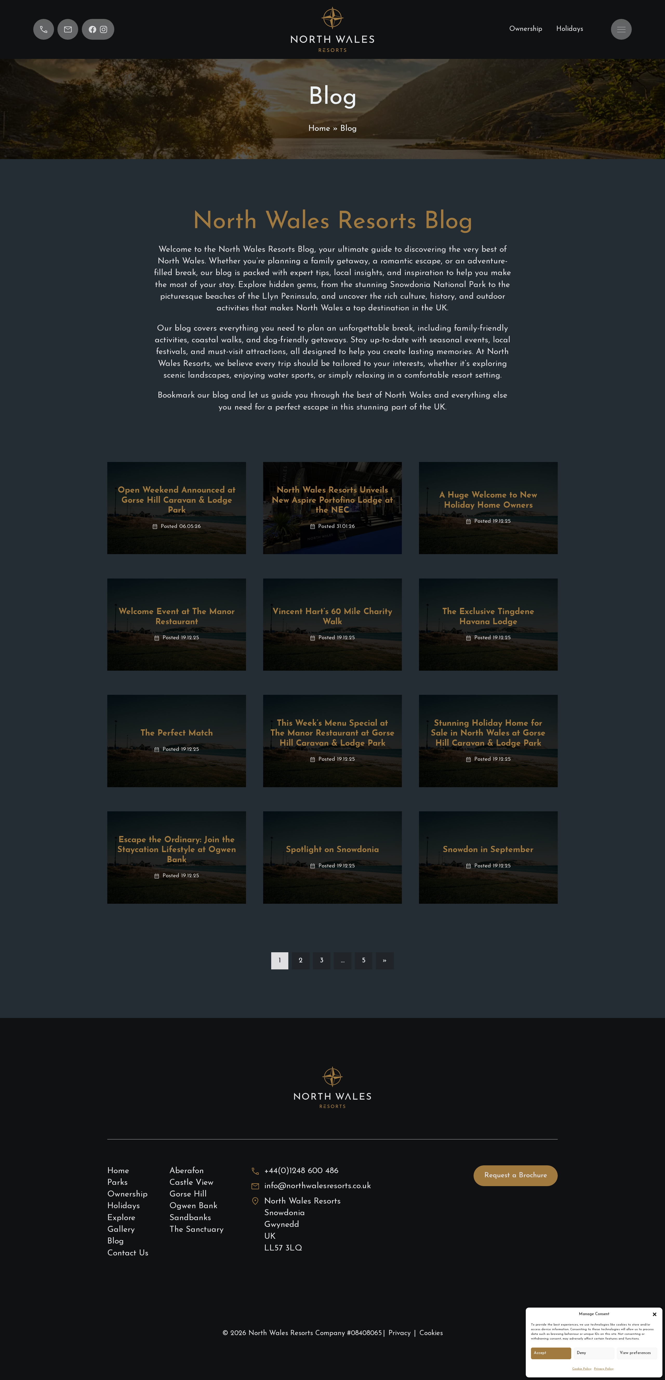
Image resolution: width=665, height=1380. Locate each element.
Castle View (191, 1183)
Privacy (399, 1333)
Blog (115, 1241)
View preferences (635, 1353)
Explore (121, 1218)
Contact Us (128, 1253)
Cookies (431, 1333)
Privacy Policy (604, 1368)
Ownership (525, 29)
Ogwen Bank (193, 1206)
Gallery (121, 1230)
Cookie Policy (581, 1368)
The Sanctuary (196, 1230)
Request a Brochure (515, 1175)
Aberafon (186, 1171)
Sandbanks (190, 1218)
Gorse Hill (188, 1194)
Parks (117, 1183)
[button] (654, 1314)
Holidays (569, 29)
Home (319, 129)
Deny (581, 1353)
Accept (540, 1353)
